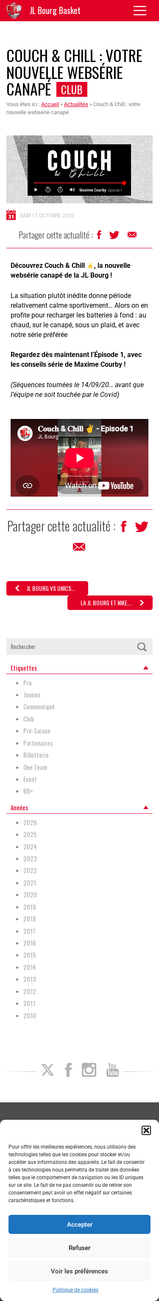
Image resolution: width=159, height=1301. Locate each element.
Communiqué (39, 706)
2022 (30, 870)
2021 (29, 882)
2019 (29, 906)
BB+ (28, 791)
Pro (27, 682)
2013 (29, 979)
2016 (29, 943)
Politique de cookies (75, 1290)
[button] (146, 1130)
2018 (29, 918)
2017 (29, 931)
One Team (35, 767)
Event (30, 779)
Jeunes (31, 694)
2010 (29, 1015)
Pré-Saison (36, 730)
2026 (30, 822)
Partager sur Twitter (115, 237)
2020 (30, 894)
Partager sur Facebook (100, 237)
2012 (29, 991)
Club (72, 89)
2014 (29, 967)
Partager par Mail (132, 237)
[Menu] (143, 10)
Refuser (79, 1248)
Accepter (79, 1224)
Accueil (50, 104)
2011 (29, 1003)
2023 (30, 858)
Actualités (76, 104)
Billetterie (36, 754)
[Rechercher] (142, 646)
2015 (29, 954)
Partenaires (38, 743)
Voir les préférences (79, 1271)
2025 (30, 834)
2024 (30, 846)
